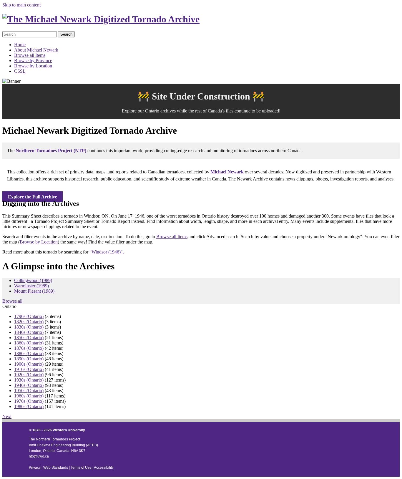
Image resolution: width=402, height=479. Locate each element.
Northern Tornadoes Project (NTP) (51, 150)
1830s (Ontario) (29, 326)
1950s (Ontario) (29, 390)
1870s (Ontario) (29, 348)
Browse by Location (33, 65)
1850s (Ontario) (29, 337)
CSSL (20, 71)
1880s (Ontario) (29, 353)
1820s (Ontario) (29, 321)
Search (66, 34)
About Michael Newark (36, 49)
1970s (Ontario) (29, 401)
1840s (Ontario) (29, 332)
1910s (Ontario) (29, 369)
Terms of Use (81, 467)
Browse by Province (33, 60)
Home (20, 44)
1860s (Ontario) (29, 342)
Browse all (12, 301)
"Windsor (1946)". (106, 251)
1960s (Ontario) (29, 395)
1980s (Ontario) (29, 406)
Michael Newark (227, 171)
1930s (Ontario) (29, 379)
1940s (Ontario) (29, 385)
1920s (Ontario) (29, 374)
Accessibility (104, 467)
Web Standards (56, 467)
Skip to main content (21, 4)
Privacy (35, 467)
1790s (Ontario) (29, 316)
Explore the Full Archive (32, 196)
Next (6, 416)
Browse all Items (29, 55)
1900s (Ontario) (29, 364)
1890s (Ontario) (29, 358)
